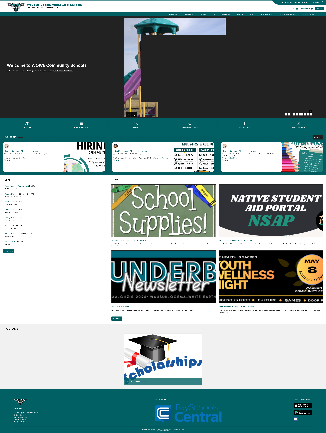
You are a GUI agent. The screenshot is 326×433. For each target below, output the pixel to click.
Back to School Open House (14, 197)
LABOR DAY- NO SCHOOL (13, 228)
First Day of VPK (10, 220)
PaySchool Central (160, 399)
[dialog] (163, 359)
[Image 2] (289, 114)
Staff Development (11, 189)
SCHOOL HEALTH (308, 14)
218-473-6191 (21, 422)
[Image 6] (300, 114)
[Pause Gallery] (310, 111)
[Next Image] (134, 115)
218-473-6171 (23, 420)
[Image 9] (308, 114)
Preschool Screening (11, 212)
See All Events (8, 251)
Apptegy (166, 430)
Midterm (7, 244)
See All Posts (318, 137)
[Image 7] (302, 114)
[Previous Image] (129, 115)
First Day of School (11, 205)
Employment (315, 2)
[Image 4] (294, 114)
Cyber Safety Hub (286, 2)
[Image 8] (305, 114)
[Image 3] (292, 114)
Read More (22, 158)
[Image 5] (297, 114)
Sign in (320, 8)
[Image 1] (286, 114)
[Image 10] (311, 114)
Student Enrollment (301, 2)
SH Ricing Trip (9, 236)
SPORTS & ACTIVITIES (268, 14)
